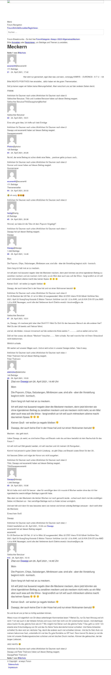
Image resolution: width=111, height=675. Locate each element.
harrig (9, 213)
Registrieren (33, 28)
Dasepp (10, 248)
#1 (8, 72)
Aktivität (16, 28)
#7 (8, 318)
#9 (8, 485)
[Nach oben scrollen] (0, 673)
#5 (8, 219)
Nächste (22, 52)
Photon (10, 146)
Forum (10, 28)
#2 (8, 117)
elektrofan (11, 372)
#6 (8, 254)
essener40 (11, 65)
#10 (8, 557)
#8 (8, 378)
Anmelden (24, 28)
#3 (8, 152)
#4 (8, 190)
